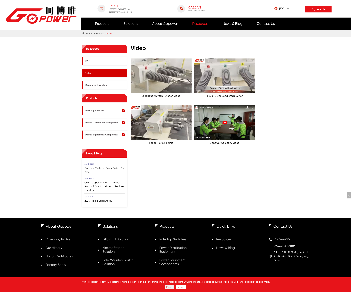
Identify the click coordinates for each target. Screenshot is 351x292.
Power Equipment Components (101, 134)
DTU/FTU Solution (115, 239)
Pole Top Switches (94, 110)
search (321, 9)
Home (89, 33)
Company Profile (58, 239)
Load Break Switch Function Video (161, 95)
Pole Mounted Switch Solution (118, 262)
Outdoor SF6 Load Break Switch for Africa (104, 170)
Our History (54, 248)
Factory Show (56, 265)
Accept (181, 287)
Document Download (96, 85)
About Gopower (165, 24)
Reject (169, 287)
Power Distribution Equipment (101, 122)
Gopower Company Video (224, 142)
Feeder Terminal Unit (161, 142)
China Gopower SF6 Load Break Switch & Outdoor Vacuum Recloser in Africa (104, 186)
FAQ (87, 61)
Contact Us (266, 24)
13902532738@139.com (284, 245)
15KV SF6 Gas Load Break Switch (224, 95)
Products (102, 24)
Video (109, 33)
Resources (200, 24)
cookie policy (248, 281)
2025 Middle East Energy (98, 200)
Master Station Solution (113, 250)
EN (281, 9)
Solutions (130, 24)
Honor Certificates (59, 256)
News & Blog (232, 24)
